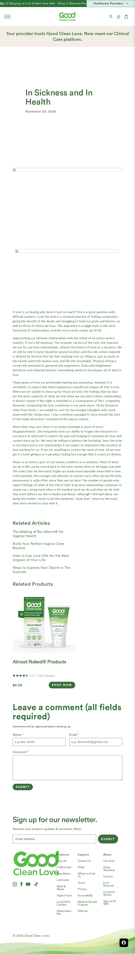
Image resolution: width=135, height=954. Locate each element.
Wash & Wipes (61, 888)
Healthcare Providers (108, 3)
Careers (108, 876)
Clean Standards (109, 869)
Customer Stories (109, 893)
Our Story (109, 861)
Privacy (82, 889)
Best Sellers (63, 873)
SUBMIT (108, 839)
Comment (21, 752)
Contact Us (84, 861)
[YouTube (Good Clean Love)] (28, 884)
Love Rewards (108, 884)
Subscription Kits (64, 912)
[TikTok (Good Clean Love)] (36, 884)
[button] (7, 16)
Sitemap (83, 911)
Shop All (61, 861)
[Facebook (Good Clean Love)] (21, 884)
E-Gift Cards (64, 867)
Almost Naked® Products (39, 662)
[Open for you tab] (124, 943)
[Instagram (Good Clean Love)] (15, 884)
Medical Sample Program (87, 903)
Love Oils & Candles (63, 903)
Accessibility (85, 895)
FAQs (81, 867)
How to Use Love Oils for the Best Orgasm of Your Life (41, 558)
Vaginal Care (64, 895)
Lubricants (63, 880)
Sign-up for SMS (109, 902)
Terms (81, 882)
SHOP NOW (62, 685)
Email (74, 735)
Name (18, 735)
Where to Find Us (86, 875)
